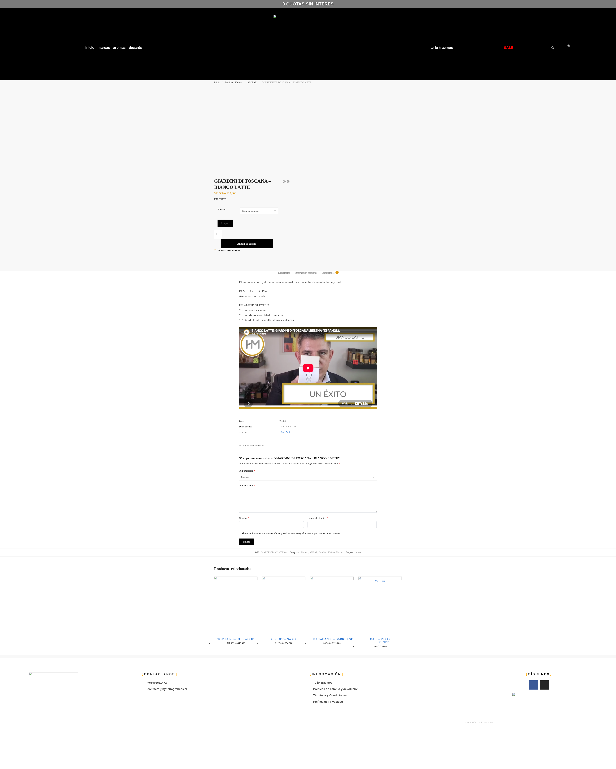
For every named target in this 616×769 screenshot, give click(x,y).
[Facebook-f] (533, 685)
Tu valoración (247, 485)
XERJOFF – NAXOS (283, 639)
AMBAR (252, 82)
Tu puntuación (247, 470)
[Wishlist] (252, 581)
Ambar (358, 552)
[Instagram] (9, 11)
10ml (282, 432)
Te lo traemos (442, 48)
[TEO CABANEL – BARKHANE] (332, 605)
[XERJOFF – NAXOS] (284, 605)
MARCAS (104, 48)
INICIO (89, 48)
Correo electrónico (318, 518)
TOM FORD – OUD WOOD (235, 639)
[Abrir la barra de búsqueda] (553, 47)
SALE (508, 48)
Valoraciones (327, 272)
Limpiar (225, 223)
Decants (304, 552)
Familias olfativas (233, 82)
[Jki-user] (15, 11)
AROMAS (119, 48)
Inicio (217, 82)
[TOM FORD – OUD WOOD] (235, 605)
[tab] (284, 273)
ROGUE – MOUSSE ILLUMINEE (380, 640)
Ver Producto (235, 651)
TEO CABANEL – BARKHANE (332, 639)
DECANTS (135, 48)
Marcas (339, 552)
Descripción (284, 272)
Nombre (244, 518)
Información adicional (306, 272)
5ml (288, 432)
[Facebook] (3, 11)
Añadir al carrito (246, 243)
